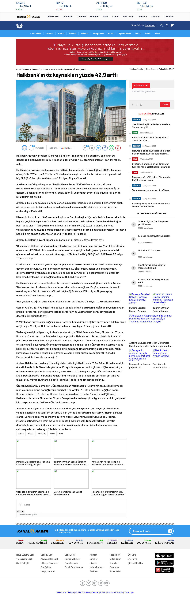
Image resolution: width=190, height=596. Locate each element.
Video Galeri (115, 558)
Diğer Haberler (124, 34)
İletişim (71, 592)
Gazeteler (169, 16)
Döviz (138, 34)
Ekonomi (94, 16)
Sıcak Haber (115, 571)
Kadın (115, 16)
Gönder (20, 511)
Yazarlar (155, 16)
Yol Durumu (144, 542)
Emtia (147, 34)
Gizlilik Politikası (82, 592)
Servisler (68, 16)
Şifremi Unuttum (136, 563)
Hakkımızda (61, 592)
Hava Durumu (75, 542)
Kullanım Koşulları (115, 592)
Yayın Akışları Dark (49, 558)
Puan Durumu (95, 542)
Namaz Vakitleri (37, 542)
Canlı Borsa (35, 34)
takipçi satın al (48, 571)
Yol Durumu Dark (24, 558)
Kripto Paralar (164, 542)
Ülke (61, 433)
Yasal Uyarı (129, 592)
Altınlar (61, 34)
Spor (105, 16)
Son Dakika (53, 16)
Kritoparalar (98, 34)
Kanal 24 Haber (22, 69)
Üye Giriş (132, 554)
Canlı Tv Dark (47, 554)
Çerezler (95, 592)
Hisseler (72, 34)
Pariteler (84, 34)
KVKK (103, 592)
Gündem (81, 16)
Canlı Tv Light (22, 563)
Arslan (21, 433)
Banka (31, 433)
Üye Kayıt (132, 558)
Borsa (110, 34)
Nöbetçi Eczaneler (49, 563)
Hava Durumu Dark (25, 554)
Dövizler (49, 34)
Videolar (142, 16)
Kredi (157, 34)
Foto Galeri (128, 16)
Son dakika (143, 25)
